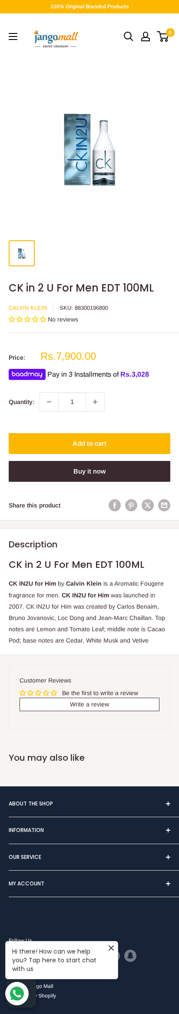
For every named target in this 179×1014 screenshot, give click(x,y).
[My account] (145, 36)
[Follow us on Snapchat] (130, 956)
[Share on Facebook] (115, 505)
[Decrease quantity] (49, 402)
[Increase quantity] (95, 402)
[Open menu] (13, 36)
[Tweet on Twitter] (148, 505)
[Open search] (128, 36)
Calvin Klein (28, 308)
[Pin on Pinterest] (131, 505)
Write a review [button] (89, 704)
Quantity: (21, 401)
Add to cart (89, 443)
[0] (163, 36)
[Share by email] (164, 505)
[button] (28, 319)
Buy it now (89, 471)
